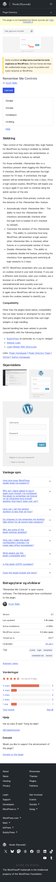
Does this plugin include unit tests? (20, 573)
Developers (8, 804)
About (6, 771)
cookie (32, 650)
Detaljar (9, 100)
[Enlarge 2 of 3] (49, 373)
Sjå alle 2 (49, 644)
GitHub (6, 357)
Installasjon (11, 115)
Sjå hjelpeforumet (11, 730)
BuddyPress (13, 338)
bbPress (8, 827)
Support (7, 799)
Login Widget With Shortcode (22, 346)
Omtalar (9, 108)
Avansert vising (10, 663)
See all (50, 709)
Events (32, 799)
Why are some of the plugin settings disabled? (15, 531)
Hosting (6, 781)
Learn (5, 794)
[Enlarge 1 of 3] (23, 373)
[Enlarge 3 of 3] (49, 405)
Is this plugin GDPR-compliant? (18, 564)
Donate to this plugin (13, 754)
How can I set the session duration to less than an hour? (18, 510)
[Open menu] (51, 4)
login (39, 650)
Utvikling (10, 121)
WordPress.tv (11, 809)
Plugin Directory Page (39, 353)
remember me (38, 656)
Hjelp (7, 129)
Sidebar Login (14, 342)
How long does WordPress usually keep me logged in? (16, 481)
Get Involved (35, 794)
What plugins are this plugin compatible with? (14, 554)
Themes (33, 776)
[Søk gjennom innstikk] (31, 31)
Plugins (32, 781)
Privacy (6, 785)
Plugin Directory (10, 12)
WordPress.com (12, 818)
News (5, 776)
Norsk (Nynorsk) (17, 844)
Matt (6, 823)
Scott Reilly (11, 83)
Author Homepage (21, 357)
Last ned (8, 90)
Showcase (34, 771)
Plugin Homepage (18, 353)
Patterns (33, 785)
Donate (34, 804)
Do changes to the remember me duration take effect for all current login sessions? (24, 520)
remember (47, 650)
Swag (33, 809)
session (49, 656)
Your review (8, 709)
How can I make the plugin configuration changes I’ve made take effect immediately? (18, 542)
